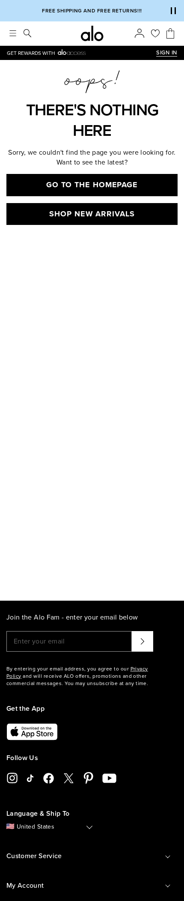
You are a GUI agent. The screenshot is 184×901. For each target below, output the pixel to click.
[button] (173, 10)
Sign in (166, 52)
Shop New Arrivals (91, 214)
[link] (81, 53)
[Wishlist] (155, 33)
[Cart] (170, 33)
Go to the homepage (92, 184)
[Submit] (142, 641)
